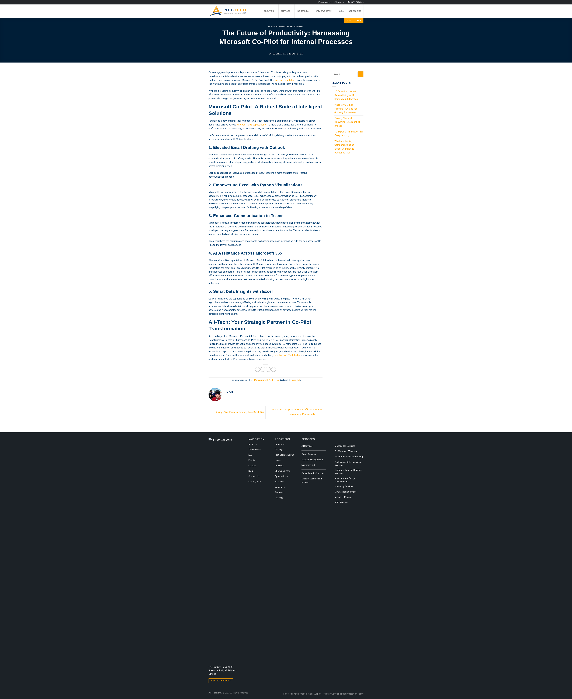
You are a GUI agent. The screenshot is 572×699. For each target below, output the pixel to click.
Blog (341, 11)
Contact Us (354, 11)
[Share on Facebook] (257, 369)
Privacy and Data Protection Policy (346, 694)
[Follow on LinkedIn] (241, 681)
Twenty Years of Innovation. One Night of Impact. (347, 122)
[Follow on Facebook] (237, 681)
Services (285, 11)
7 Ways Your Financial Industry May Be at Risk (239, 412)
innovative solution (285, 80)
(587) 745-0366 (357, 2)
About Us (269, 11)
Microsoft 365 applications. (251, 124)
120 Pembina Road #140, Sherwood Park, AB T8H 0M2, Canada (223, 670)
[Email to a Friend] (268, 369)
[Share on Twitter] (262, 369)
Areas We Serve (324, 11)
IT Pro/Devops (295, 26)
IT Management (277, 26)
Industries (303, 11)
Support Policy (321, 694)
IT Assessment (324, 2)
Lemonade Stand (303, 694)
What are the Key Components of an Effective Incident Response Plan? (344, 147)
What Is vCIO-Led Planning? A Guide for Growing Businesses (345, 108)
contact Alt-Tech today (287, 355)
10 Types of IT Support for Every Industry (348, 133)
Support (341, 2)
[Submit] (360, 74)
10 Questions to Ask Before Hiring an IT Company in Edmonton (346, 95)
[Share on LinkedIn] (273, 369)
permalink (296, 380)
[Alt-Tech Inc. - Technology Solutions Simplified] (229, 11)
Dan (302, 54)
